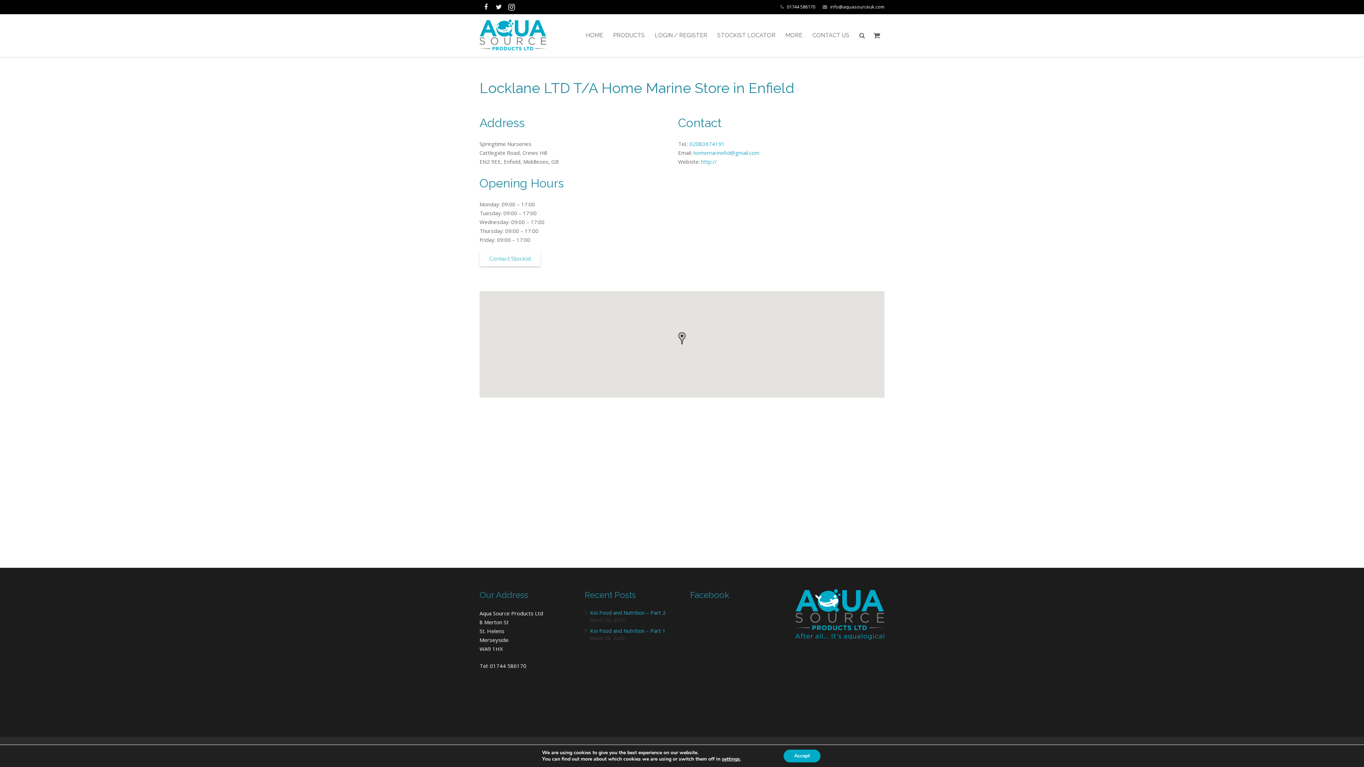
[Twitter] (498, 7)
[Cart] (876, 35)
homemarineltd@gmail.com (726, 152)
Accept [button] (802, 755)
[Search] (862, 35)
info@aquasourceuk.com (857, 7)
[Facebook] (486, 7)
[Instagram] (511, 7)
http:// (709, 161)
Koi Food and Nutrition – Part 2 (628, 612)
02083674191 (707, 143)
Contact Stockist (510, 259)
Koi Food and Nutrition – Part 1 (628, 630)
